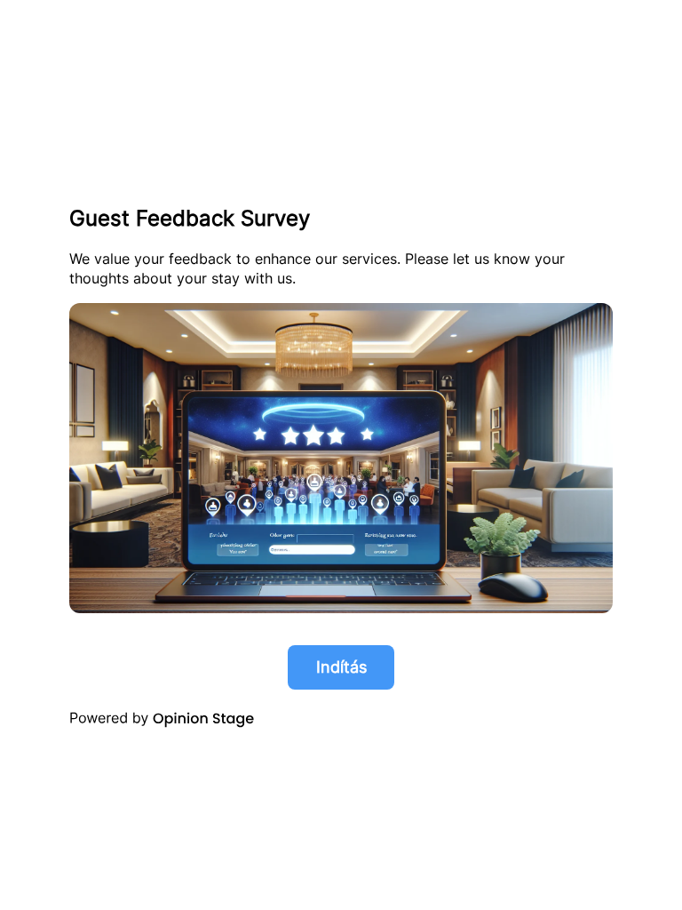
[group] (341, 455)
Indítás (341, 667)
